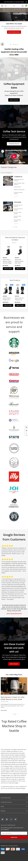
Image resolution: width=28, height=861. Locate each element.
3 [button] (15, 714)
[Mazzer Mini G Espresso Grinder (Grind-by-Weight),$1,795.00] (8, 251)
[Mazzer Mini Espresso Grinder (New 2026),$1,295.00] (20, 251)
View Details (4, 710)
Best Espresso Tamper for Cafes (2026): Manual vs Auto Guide (12, 698)
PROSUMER (17, 202)
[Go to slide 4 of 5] (15, 44)
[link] (8, 181)
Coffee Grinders (17, 186)
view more (16, 196)
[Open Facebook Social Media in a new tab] (11, 819)
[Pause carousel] (2, 44)
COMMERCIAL (18, 177)
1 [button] (12, 714)
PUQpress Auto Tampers (19, 189)
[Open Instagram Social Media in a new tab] (6, 819)
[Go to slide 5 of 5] (17, 44)
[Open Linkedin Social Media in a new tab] (2, 819)
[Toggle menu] (2, 5)
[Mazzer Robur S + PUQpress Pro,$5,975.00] (8, 289)
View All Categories (6, 172)
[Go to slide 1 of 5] (10, 44)
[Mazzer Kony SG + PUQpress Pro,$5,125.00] (20, 289)
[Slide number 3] (14, 16)
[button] (14, 100)
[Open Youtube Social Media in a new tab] (15, 819)
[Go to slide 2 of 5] (12, 44)
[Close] (26, 2)
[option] (14, 694)
